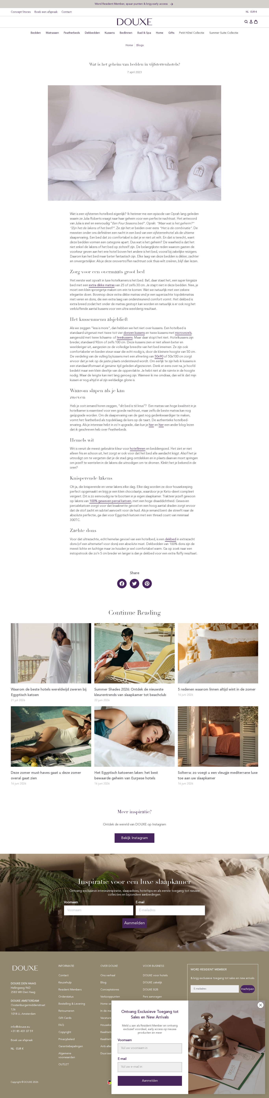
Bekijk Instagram (134, 838)
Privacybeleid (66, 1039)
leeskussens (125, 337)
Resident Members (70, 989)
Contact (66, 12)
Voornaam (71, 902)
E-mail (140, 902)
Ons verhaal (107, 975)
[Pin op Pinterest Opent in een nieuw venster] (147, 583)
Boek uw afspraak (22, 1040)
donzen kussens (134, 333)
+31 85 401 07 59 (22, 1031)
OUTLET (63, 1064)
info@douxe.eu (20, 1027)
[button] (246, 21)
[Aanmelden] (251, 21)
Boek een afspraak (46, 12)
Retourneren (66, 1011)
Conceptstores (109, 989)
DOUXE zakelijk (152, 982)
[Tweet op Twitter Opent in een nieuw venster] (134, 583)
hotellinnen (137, 448)
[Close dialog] (260, 1005)
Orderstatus (65, 996)
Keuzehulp (64, 982)
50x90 (159, 356)
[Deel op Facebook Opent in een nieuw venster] (122, 583)
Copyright (64, 1032)
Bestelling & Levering (71, 1003)
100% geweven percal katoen (110, 501)
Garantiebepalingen (70, 1046)
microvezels (183, 333)
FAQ (61, 1025)
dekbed (170, 539)
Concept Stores (21, 12)
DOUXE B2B (150, 989)
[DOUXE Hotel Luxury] (134, 22)
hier (161, 425)
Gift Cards (64, 1018)
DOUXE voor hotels (155, 975)
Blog (103, 982)
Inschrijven (247, 989)
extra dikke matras (101, 285)
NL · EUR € (251, 12)
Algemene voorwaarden (66, 1055)
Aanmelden (134, 923)
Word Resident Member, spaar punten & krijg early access (131, 4)
